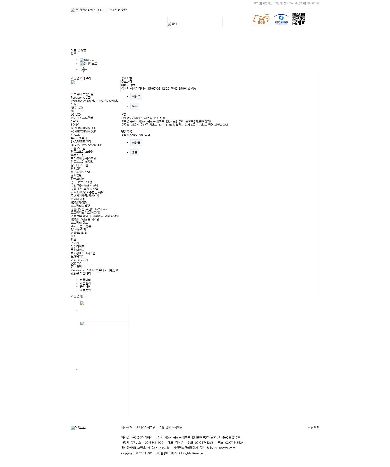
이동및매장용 (79, 233)
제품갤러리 (86, 283)
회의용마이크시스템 (83, 253)
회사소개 (129, 35)
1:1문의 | (278, 3)
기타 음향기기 (79, 260)
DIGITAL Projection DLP (86, 144)
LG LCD (76, 114)
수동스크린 (77, 155)
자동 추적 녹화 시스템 (84, 189)
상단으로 (313, 427)
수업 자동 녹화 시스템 (84, 185)
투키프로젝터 (79, 138)
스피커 (75, 243)
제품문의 (179, 35)
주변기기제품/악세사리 (85, 195)
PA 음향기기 (78, 229)
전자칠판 (76, 175)
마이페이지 (312, 3)
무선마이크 (77, 249)
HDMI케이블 (79, 202)
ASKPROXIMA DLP (83, 131)
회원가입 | (267, 3)
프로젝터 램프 (79, 222)
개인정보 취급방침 (171, 427)
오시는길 (129, 44)
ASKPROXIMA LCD (83, 128)
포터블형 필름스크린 (83, 158)
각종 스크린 (78, 148)
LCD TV (76, 263)
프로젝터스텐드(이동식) (85, 212)
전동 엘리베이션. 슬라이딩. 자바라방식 (95, 216)
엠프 (73, 239)
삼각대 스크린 (79, 165)
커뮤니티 (238, 35)
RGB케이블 (78, 199)
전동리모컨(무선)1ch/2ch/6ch (90, 209)
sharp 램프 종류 (81, 226)
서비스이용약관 (146, 427)
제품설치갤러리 (209, 35)
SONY (75, 124)
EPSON (75, 134)
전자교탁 (76, 168)
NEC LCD (77, 107)
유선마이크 (77, 246)
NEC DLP (77, 111)
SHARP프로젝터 (81, 141)
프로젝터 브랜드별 (82, 94)
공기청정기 (77, 266)
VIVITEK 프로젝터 (82, 117)
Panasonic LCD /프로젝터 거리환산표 (94, 270)
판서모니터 (77, 178)
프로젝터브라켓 (80, 205)
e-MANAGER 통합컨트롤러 (88, 192)
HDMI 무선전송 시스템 (85, 219)
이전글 (136, 96)
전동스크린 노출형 (82, 151)
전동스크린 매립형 (82, 161)
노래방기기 (77, 256)
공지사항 (154, 35)
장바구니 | (288, 3)
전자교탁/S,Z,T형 (81, 182)
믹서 (73, 236)
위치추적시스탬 (80, 172)
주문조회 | (300, 3)
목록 (134, 106)
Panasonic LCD (81, 97)
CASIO (75, 121)
